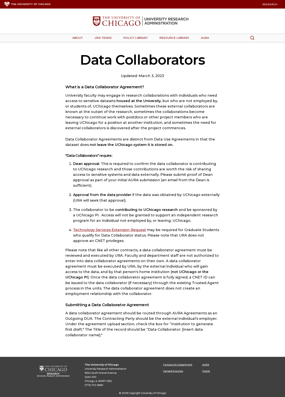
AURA (205, 364)
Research (269, 4)
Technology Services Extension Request (109, 230)
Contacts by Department (177, 364)
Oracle (206, 371)
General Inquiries (173, 371)
